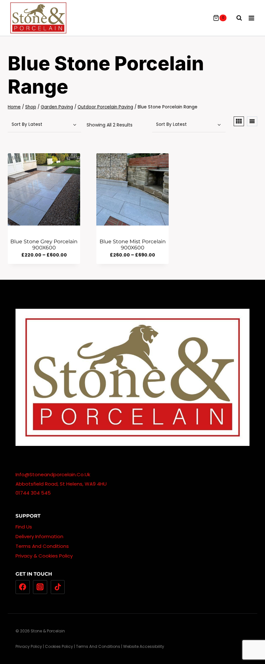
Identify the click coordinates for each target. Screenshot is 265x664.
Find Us (24, 526)
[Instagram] (40, 587)
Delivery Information (39, 536)
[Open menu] (251, 18)
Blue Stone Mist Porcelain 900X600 (133, 244)
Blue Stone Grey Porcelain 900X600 (44, 244)
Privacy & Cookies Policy (44, 555)
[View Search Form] (236, 18)
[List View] (252, 121)
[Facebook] (23, 587)
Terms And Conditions (42, 546)
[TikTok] (58, 587)
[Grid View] (239, 121)
